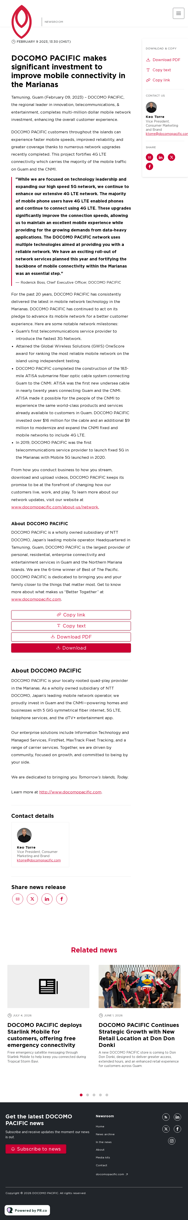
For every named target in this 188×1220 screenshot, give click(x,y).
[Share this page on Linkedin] (47, 898)
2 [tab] (87, 1095)
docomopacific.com (110, 1174)
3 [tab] (94, 1095)
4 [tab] (100, 1095)
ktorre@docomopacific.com (39, 860)
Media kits (103, 1157)
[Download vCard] (61, 830)
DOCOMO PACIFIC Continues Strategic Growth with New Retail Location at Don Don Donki (139, 1035)
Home (100, 1126)
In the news (104, 1142)
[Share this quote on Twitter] (141, 225)
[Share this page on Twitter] (32, 898)
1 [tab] (81, 1095)
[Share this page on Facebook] (61, 898)
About (100, 1149)
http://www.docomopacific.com (70, 792)
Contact (101, 1165)
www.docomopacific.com (36, 599)
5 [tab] (106, 1095)
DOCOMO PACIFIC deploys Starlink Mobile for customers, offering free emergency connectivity (44, 1035)
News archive (105, 1134)
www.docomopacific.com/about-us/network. (55, 507)
